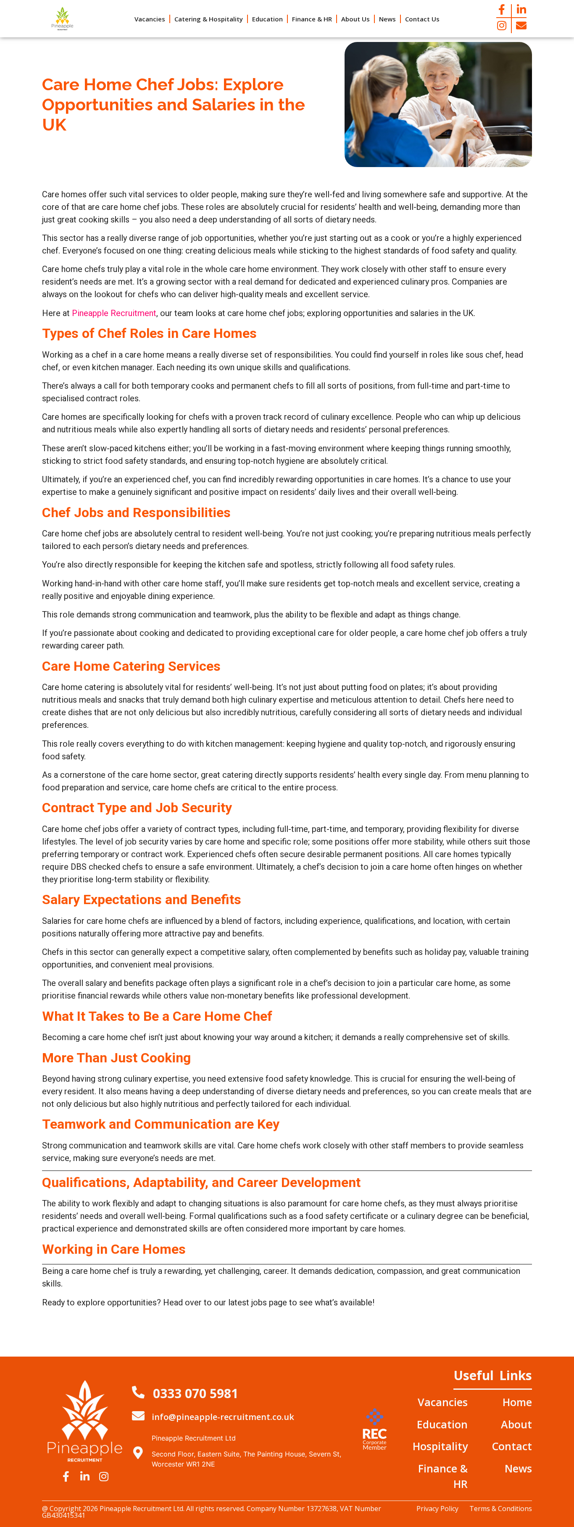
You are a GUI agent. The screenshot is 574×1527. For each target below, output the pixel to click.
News (387, 19)
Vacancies (149, 19)
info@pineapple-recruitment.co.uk (223, 1416)
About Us (355, 19)
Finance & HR (312, 19)
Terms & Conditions (500, 1508)
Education (267, 19)
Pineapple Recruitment (114, 313)
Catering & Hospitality (208, 19)
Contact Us (422, 19)
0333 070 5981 (195, 1393)
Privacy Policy (437, 1508)
